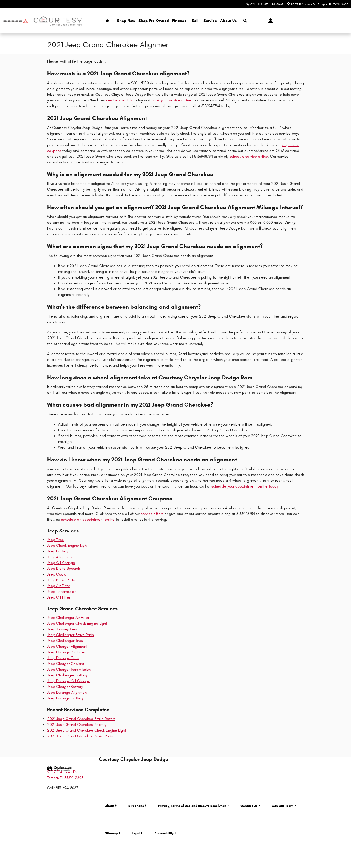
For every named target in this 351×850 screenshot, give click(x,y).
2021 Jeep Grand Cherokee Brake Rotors (81, 718)
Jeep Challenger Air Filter (68, 617)
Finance (179, 20)
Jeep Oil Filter (58, 597)
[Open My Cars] (269, 20)
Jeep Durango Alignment (67, 692)
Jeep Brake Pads (61, 580)
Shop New (126, 20)
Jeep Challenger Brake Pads (70, 635)
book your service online (171, 100)
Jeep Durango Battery (65, 698)
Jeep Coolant (58, 574)
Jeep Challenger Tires (65, 640)
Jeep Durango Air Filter (66, 652)
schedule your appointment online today (244, 486)
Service (210, 20)
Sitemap (111, 833)
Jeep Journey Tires (62, 629)
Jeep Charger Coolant (65, 663)
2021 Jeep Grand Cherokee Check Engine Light (86, 730)
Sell (195, 20)
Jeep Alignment (60, 557)
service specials (119, 100)
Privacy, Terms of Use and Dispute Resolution (192, 806)
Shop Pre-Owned (153, 20)
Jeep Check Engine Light (67, 545)
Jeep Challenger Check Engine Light (77, 623)
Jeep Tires (55, 539)
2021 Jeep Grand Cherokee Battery (76, 724)
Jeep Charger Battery (65, 686)
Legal (136, 833)
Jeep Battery (57, 551)
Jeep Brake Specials (64, 568)
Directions (136, 806)
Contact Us (248, 806)
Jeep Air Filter (58, 585)
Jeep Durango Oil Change (68, 681)
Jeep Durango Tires (63, 658)
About (109, 806)
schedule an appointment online (88, 519)
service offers (152, 513)
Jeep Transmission (61, 591)
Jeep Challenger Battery (67, 675)
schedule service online (249, 156)
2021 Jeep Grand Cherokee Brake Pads (80, 736)
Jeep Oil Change (61, 562)
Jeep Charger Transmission (69, 669)
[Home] (16, 21)
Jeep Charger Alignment (67, 646)
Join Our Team (282, 806)
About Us (228, 20)
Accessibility (164, 833)
